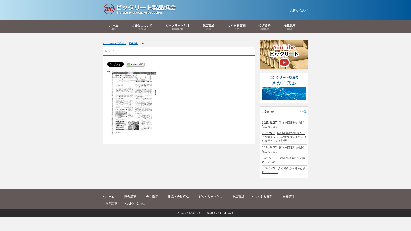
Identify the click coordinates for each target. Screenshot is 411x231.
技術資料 (288, 196)
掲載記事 (111, 203)
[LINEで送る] (135, 64)
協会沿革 (130, 196)
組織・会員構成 (178, 196)
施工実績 (238, 196)
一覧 (304, 111)
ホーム (109, 196)
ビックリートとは (211, 196)
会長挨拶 (152, 196)
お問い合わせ (299, 10)
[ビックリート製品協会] (140, 13)
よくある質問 (263, 196)
